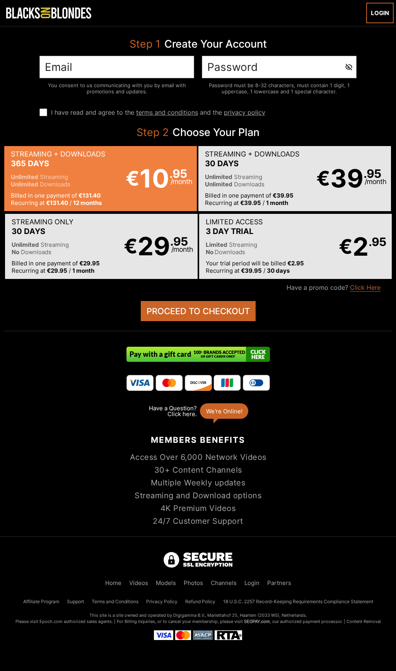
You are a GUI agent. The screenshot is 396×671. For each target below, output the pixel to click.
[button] (100, 178)
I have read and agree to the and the (158, 112)
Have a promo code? (334, 287)
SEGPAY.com (257, 621)
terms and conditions (167, 112)
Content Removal (363, 621)
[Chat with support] (198, 411)
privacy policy (244, 112)
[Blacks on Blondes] (48, 12)
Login (380, 13)
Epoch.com (51, 621)
